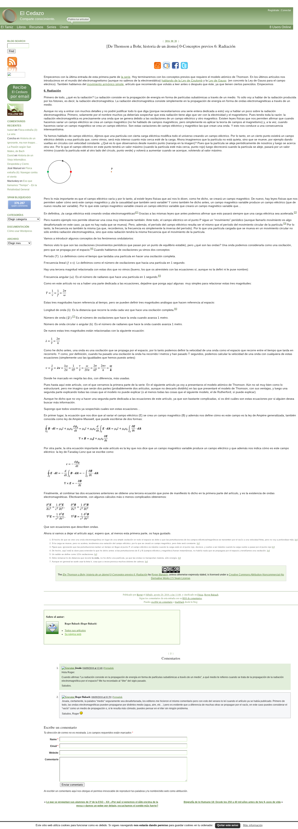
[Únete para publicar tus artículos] (78, 21)
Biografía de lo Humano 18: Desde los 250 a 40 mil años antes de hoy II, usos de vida (232, 802)
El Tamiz (7, 27)
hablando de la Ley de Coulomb (182, 80)
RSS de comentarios (192, 598)
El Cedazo (32, 13)
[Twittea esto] (184, 65)
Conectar (286, 10)
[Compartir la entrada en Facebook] (175, 65)
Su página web (73, 634)
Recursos (36, 27)
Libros (21, 27)
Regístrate (273, 10)
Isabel (10, 130)
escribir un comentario (162, 601)
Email (54, 746)
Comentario (51, 759)
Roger (140, 594)
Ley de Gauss (217, 80)
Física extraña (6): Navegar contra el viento (22, 172)
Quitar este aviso (227, 825)
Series (51, 27)
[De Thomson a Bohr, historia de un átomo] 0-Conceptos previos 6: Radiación (105, 574)
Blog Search (16, 41)
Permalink (109, 667)
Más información (253, 825)
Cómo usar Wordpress (19, 231)
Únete (64, 27)
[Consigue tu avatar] (68, 668)
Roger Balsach (159, 574)
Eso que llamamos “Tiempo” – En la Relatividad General (22, 185)
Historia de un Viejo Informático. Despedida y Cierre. (20, 159)
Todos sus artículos (75, 630)
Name (54, 739)
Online (280, 27)
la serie (125, 76)
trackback (179, 601)
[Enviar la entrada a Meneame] (157, 65)
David (10, 155)
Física (200, 594)
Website (53, 752)
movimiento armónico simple (105, 84)
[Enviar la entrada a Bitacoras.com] (166, 65)
